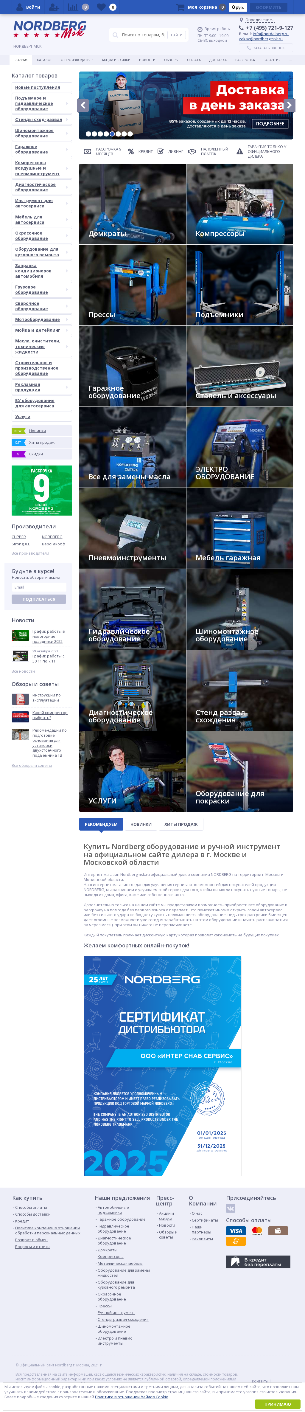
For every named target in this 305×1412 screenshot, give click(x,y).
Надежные (210, 242)
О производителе (77, 60)
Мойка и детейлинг (37, 330)
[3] (100, 133)
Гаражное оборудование (31, 149)
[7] (124, 133)
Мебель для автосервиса (29, 219)
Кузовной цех (213, 809)
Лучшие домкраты (110, 242)
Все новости (23, 671)
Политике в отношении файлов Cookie (131, 1396)
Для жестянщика (216, 404)
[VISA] (236, 1230)
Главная (20, 60)
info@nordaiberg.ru (271, 33)
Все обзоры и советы (32, 765)
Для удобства (213, 566)
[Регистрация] (54, 7)
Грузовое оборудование (31, 289)
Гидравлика (104, 647)
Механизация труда (111, 566)
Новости (147, 60)
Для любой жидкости (113, 485)
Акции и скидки (116, 60)
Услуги (22, 416)
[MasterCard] (257, 1230)
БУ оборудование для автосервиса (35, 403)
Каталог (44, 60)
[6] (118, 133)
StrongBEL (21, 544)
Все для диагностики (113, 728)
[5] (112, 133)
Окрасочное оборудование (31, 235)
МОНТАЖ (101, 809)
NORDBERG (52, 536)
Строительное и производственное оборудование (36, 368)
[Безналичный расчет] (236, 1241)
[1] (88, 133)
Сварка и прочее (216, 485)
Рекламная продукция (27, 386)
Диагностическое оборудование (35, 187)
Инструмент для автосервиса (34, 203)
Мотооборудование (37, 319)
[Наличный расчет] (278, 1230)
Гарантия (272, 60)
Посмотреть (212, 323)
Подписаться (39, 599)
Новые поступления (37, 87)
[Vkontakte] (230, 1208)
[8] (130, 133)
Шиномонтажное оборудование (34, 133)
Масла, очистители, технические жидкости (37, 346)
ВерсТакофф (53, 544)
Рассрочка (245, 60)
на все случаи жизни (113, 404)
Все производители (30, 553)
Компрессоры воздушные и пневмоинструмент (37, 168)
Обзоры (171, 60)
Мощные (101, 323)
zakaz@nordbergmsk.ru (261, 38)
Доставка (218, 60)
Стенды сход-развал (38, 119)
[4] (106, 133)
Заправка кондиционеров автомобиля (33, 271)
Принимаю (277, 1404)
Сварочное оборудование (31, 305)
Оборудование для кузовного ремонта (37, 251)
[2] (94, 133)
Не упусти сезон (216, 647)
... (290, 60)
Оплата (194, 60)
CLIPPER (19, 536)
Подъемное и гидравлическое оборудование (34, 103)
